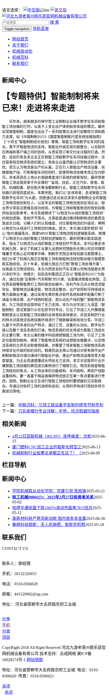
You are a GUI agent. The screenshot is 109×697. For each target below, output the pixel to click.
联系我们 (20, 63)
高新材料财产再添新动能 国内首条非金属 (49, 518)
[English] (58, 10)
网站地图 (35, 660)
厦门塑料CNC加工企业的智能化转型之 (47, 447)
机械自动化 (22, 51)
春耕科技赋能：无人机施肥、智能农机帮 (48, 524)
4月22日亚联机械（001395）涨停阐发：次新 (51, 436)
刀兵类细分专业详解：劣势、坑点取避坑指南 (58, 411)
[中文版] (31, 10)
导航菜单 (41, 28)
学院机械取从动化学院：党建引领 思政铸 (49, 491)
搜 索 (54, 22)
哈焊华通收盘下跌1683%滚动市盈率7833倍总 (52, 508)
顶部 (6, 637)
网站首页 (20, 39)
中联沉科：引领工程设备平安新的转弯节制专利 (60, 405)
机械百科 (20, 57)
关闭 (9, 692)
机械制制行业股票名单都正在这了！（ (46, 453)
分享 (6, 619)
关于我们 (20, 45)
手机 (6, 625)
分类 (6, 631)
